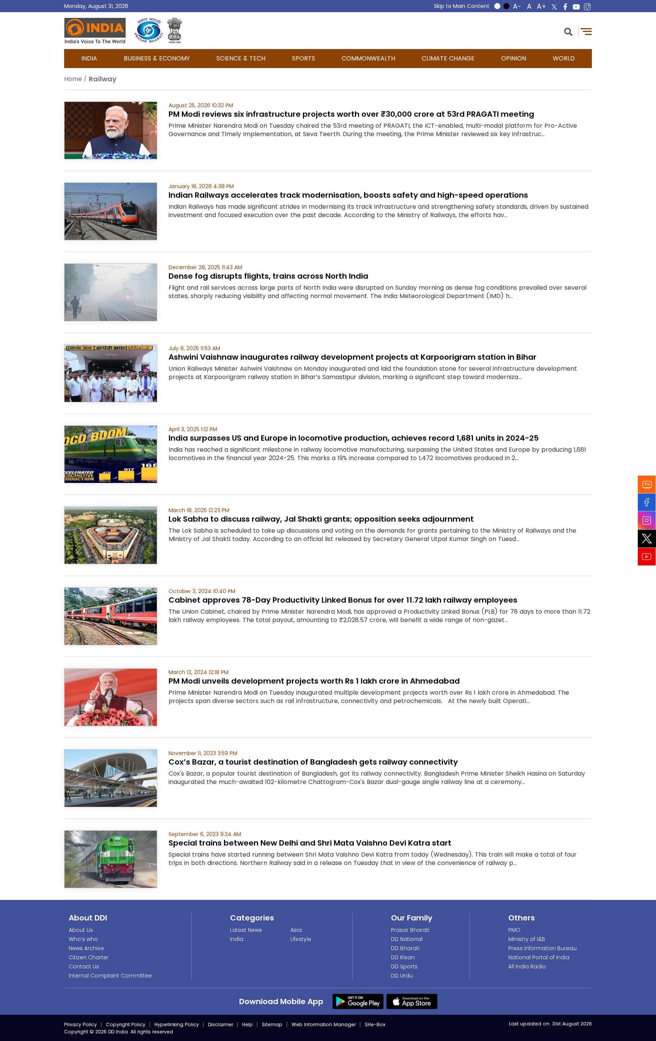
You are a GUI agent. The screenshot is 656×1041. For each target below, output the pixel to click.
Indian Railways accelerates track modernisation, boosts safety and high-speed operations (348, 195)
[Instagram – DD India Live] (587, 6)
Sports (303, 58)
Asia (296, 930)
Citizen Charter (89, 957)
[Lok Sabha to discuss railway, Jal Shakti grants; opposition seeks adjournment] (111, 534)
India (89, 58)
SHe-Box (375, 1024)
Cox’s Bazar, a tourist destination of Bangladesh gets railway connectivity (313, 762)
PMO (514, 930)
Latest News (246, 930)
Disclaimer (220, 1024)
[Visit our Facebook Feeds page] (647, 502)
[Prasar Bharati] (148, 30)
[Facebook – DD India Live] (565, 6)
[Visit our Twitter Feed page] (647, 539)
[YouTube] (647, 557)
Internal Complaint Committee (110, 975)
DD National (407, 939)
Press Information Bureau (542, 948)
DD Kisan (403, 957)
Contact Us (84, 966)
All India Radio (527, 966)
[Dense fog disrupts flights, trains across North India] (111, 291)
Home (73, 79)
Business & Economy (157, 58)
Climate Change (448, 58)
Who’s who (83, 939)
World (564, 58)
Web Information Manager (324, 1024)
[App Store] (411, 1001)
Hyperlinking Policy (177, 1024)
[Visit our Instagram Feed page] (647, 520)
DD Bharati (405, 948)
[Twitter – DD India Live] (554, 6)
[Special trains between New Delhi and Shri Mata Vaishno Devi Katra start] (111, 858)
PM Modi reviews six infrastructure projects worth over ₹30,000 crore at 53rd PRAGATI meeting (351, 114)
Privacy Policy (80, 1024)
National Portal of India (538, 957)
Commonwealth (368, 58)
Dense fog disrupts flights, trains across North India (268, 276)
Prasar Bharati (410, 930)
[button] (568, 31)
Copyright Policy (125, 1024)
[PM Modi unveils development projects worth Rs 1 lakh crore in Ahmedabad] (111, 696)
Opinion (513, 58)
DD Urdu (402, 975)
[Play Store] (358, 1001)
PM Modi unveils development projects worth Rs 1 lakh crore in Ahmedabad (314, 681)
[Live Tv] (647, 485)
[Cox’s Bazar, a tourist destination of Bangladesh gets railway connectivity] (111, 777)
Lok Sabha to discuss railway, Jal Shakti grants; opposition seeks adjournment (321, 519)
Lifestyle (300, 939)
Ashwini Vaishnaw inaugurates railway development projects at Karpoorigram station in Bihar (352, 357)
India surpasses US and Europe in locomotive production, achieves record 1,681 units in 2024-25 (354, 438)
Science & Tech (240, 58)
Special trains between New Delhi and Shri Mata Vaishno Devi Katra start (310, 843)
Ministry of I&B (526, 939)
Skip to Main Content (461, 6)
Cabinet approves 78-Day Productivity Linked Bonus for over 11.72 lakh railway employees (343, 600)
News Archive (86, 948)
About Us (81, 930)
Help (247, 1024)
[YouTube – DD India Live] (576, 6)
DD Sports (404, 966)
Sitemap (272, 1024)
